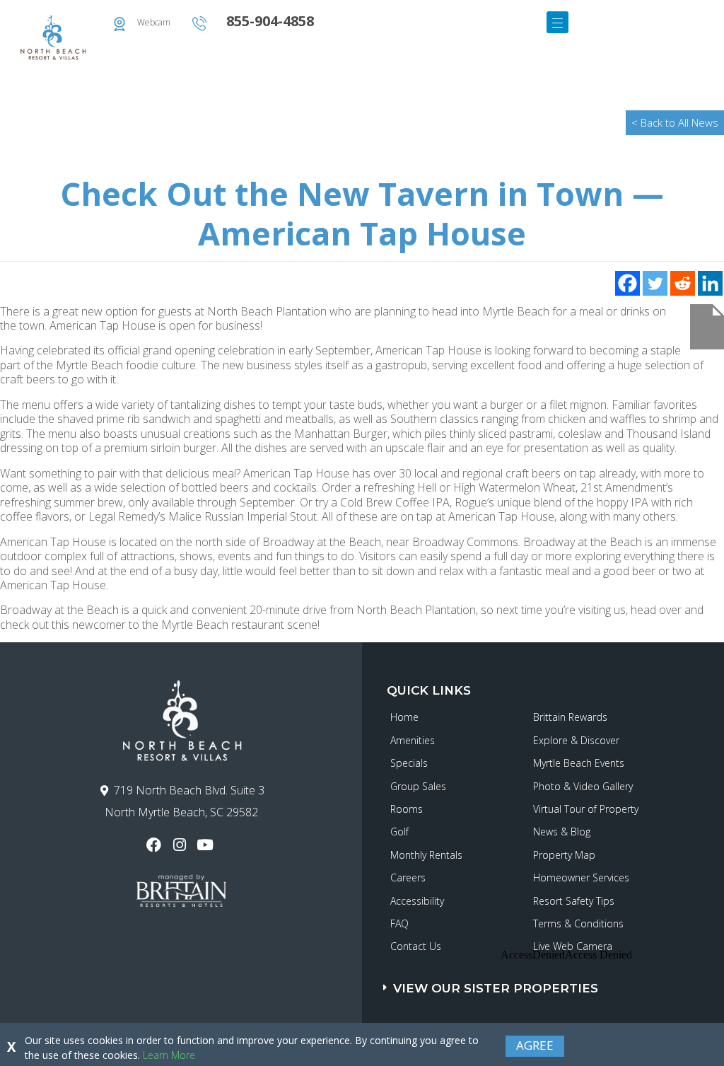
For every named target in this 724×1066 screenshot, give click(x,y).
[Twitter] (655, 283)
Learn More (169, 1055)
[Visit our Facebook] (155, 845)
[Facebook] (627, 283)
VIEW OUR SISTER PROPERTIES (495, 988)
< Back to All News (674, 122)
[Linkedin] (710, 283)
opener (557, 22)
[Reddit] (682, 283)
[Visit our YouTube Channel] (207, 845)
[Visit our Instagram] (181, 845)
